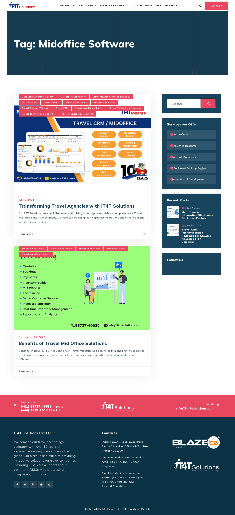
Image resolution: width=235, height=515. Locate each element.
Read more (26, 233)
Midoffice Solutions (104, 102)
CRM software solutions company (111, 96)
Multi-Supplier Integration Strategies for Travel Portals (197, 215)
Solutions (86, 5)
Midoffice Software (76, 102)
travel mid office (116, 248)
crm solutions (29, 102)
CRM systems (51, 102)
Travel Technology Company (125, 108)
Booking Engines (112, 5)
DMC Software (141, 5)
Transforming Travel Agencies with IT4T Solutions (77, 206)
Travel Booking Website (35, 108)
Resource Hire (166, 5)
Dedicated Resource (184, 145)
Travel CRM (61, 108)
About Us (67, 5)
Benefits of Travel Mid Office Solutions (63, 343)
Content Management (186, 157)
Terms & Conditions (114, 486)
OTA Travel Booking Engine (189, 168)
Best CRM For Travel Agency (37, 96)
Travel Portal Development (189, 179)
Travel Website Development (76, 113)
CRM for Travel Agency (73, 96)
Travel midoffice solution (88, 108)
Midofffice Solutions (33, 248)
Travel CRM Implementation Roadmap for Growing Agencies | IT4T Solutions (196, 235)
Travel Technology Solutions (37, 113)
